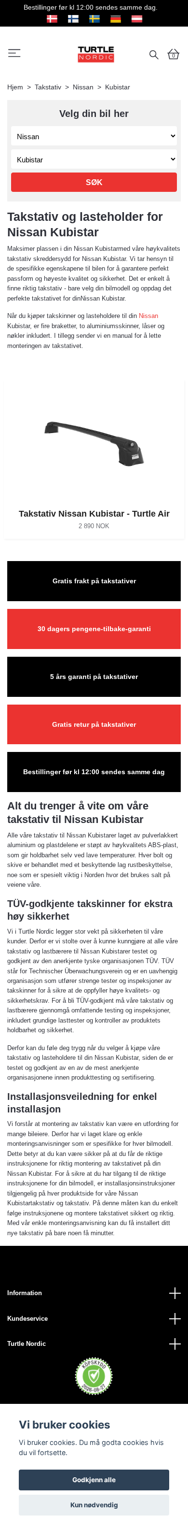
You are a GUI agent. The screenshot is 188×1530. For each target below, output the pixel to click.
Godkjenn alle (94, 1480)
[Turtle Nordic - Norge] (96, 54)
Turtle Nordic (26, 1343)
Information (24, 1293)
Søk (94, 182)
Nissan (83, 87)
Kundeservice (27, 1318)
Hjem (15, 87)
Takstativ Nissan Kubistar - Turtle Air (94, 514)
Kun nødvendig (94, 1505)
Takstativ (48, 87)
